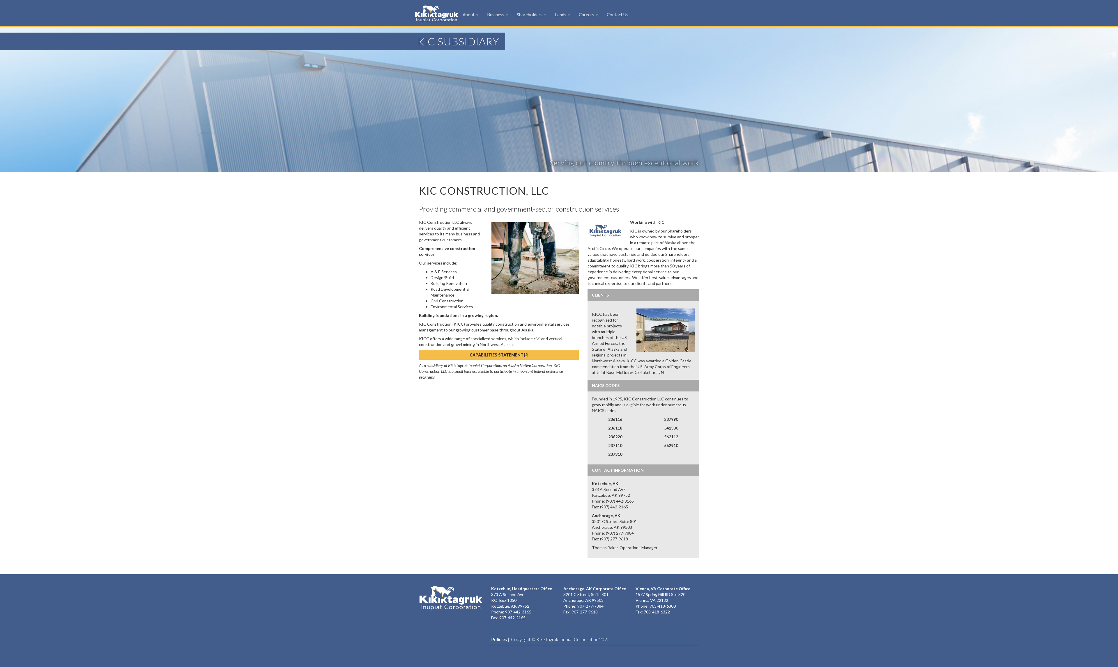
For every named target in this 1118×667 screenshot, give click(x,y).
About (469, 14)
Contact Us (617, 14)
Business (496, 14)
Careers (587, 14)
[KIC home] (450, 598)
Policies (499, 639)
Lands (561, 14)
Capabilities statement (497, 354)
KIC (427, 14)
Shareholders (530, 14)
